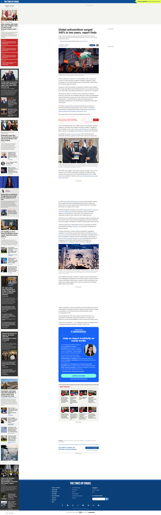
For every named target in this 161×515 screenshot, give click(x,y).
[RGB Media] (81, 512)
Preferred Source (84, 41)
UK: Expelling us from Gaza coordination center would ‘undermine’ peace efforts (9, 234)
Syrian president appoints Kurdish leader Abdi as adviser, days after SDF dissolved (9, 42)
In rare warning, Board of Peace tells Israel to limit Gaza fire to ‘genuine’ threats (12, 420)
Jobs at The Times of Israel (77, 495)
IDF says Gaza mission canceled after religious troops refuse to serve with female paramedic (64, 400)
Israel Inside (54, 491)
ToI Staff (8, 88)
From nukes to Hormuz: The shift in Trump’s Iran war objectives (12, 212)
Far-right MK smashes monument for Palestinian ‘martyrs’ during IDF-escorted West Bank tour (9, 316)
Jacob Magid (4, 88)
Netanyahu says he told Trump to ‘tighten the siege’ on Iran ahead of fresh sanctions (13, 111)
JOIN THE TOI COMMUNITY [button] (92, 447)
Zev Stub (61, 44)
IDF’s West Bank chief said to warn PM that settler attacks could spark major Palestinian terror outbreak (9, 324)
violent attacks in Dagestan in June (73, 238)
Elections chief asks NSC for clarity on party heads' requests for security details (9, 63)
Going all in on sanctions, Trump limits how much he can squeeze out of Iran (9, 197)
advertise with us (75, 493)
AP (8, 215)
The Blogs (54, 497)
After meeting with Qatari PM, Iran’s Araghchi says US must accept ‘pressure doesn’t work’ (9, 26)
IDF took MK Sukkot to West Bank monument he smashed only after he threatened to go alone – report (9, 308)
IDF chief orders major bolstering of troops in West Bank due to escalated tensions (92, 415)
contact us (74, 497)
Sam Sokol (11, 159)
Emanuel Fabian (5, 296)
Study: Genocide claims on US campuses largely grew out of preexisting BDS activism (12, 504)
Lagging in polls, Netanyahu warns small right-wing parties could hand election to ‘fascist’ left (12, 155)
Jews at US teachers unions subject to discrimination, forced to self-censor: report (9, 480)
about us (74, 491)
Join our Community (142, 1)
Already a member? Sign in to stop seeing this (78, 378)
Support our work (78, 376)
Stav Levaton (5, 327)
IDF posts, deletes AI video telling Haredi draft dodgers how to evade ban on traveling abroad (9, 363)
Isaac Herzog (61, 441)
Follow (66, 44)
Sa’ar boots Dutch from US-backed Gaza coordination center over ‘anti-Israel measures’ (12, 438)
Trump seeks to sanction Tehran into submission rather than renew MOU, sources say (9, 84)
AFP (9, 433)
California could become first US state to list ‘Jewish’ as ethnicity (12, 496)
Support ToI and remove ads (154, 1)
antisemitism (71, 440)
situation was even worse (73, 134)
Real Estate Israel (55, 495)
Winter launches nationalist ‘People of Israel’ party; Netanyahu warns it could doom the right (74, 416)
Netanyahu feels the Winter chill (83, 398)
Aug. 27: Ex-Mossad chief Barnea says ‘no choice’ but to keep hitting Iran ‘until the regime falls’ (12, 102)
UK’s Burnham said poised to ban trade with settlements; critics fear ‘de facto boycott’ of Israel (83, 416)
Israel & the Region (56, 487)
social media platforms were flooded (74, 201)
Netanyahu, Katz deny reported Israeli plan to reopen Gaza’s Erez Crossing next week (8, 393)
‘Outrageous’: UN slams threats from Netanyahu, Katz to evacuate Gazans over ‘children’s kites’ (13, 429)
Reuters (10, 255)
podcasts (54, 499)
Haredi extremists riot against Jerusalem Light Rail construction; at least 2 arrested (9, 337)
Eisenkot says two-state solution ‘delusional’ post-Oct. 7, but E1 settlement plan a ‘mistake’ (13, 260)
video (53, 501)
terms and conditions (76, 487)
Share (93, 45)
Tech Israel (54, 493)
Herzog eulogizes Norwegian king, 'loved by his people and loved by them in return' (9, 49)
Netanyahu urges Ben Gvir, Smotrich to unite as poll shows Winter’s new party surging (65, 415)
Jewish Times (65, 440)
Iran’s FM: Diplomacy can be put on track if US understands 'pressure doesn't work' (9, 56)
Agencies (12, 88)
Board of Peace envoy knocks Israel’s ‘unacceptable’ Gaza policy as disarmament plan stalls (74, 400)
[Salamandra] (91, 512)
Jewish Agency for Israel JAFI (90, 440)
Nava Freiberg (11, 115)
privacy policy (74, 489)
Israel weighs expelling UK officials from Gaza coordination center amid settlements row (92, 400)
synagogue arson (77, 226)
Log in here (96, 450)
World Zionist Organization (79, 440)
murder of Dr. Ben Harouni (81, 129)
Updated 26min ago (8, 22)
